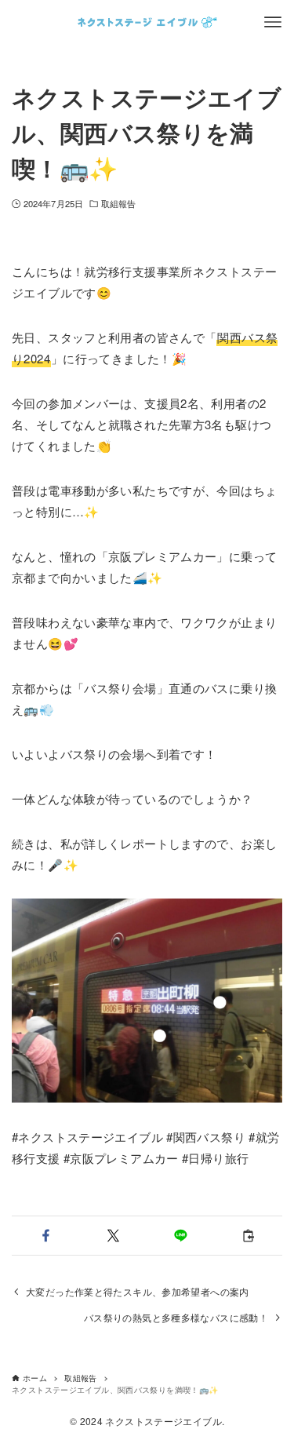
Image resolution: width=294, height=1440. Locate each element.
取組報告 (118, 203)
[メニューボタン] (273, 22)
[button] (45, 1236)
